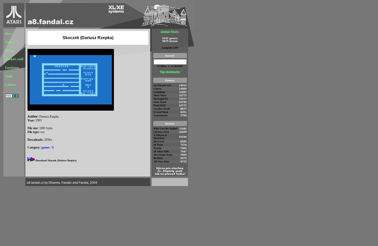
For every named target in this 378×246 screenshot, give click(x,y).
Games (9, 42)
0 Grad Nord (161, 112)
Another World (162, 108)
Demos (9, 50)
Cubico (157, 88)
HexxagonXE (161, 98)
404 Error (159, 141)
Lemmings (159, 92)
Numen (157, 148)
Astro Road (160, 102)
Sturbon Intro (161, 131)
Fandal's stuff (14, 59)
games (45, 147)
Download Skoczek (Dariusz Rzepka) (55, 160)
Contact (10, 84)
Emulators (12, 67)
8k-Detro (158, 158)
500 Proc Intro (161, 161)
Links (9, 76)
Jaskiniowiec (161, 115)
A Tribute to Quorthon (160, 136)
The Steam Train (163, 154)
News (8, 34)
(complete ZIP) (170, 47)
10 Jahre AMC (161, 151)
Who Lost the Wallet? (166, 128)
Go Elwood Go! (162, 85)
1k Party (158, 144)
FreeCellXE (160, 105)
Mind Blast (160, 95)
